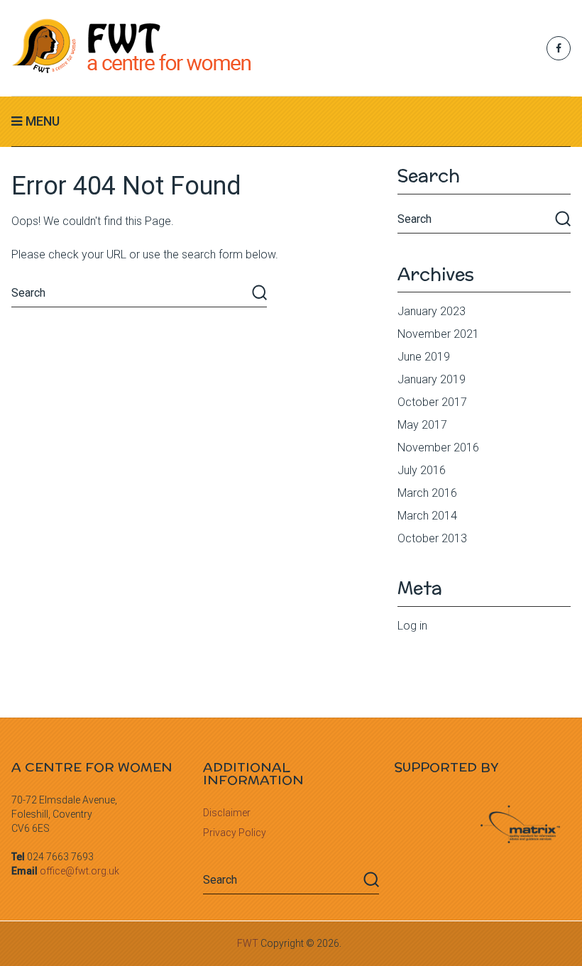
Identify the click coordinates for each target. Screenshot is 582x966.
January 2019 (431, 379)
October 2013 (432, 538)
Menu (43, 121)
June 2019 (423, 356)
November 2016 (438, 447)
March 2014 (427, 515)
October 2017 (432, 402)
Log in (412, 625)
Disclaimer (227, 812)
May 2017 (422, 425)
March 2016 (427, 493)
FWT (247, 943)
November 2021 (438, 334)
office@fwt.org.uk (79, 871)
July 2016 (421, 470)
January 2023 (431, 311)
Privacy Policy (234, 832)
